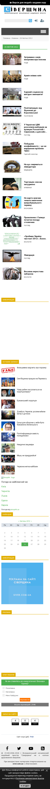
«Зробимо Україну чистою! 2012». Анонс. (35, 237)
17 (11, 540)
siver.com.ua (18, 764)
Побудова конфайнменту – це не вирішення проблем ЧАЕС (35, 147)
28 (38, 544)
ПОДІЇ (26, 63)
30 (5, 548)
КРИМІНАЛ (28, 188)
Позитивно (10, 688)
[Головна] (25, 13)
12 (25, 537)
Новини (15, 38)
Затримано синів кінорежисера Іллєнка (35, 58)
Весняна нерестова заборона (33, 272)
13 (32, 537)
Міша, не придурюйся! (26, 455)
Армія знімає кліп (32, 75)
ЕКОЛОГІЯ (27, 242)
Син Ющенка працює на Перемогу (32, 379)
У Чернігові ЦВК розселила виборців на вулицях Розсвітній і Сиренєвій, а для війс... (35, 128)
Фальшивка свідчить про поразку (31, 368)
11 (18, 537)
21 (38, 540)
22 (45, 540)
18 (18, 540)
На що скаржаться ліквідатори (33, 165)
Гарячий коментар (31, 154)
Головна (6, 38)
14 (38, 537)
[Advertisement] (25, 329)
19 (25, 540)
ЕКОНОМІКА (28, 208)
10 (11, 537)
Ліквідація (29, 255)
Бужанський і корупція (27, 401)
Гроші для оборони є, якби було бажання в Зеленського (30, 424)
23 (5, 544)
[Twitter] (19, 749)
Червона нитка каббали (27, 466)
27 (32, 544)
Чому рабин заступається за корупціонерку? (29, 391)
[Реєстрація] (42, 21)
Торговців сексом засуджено (33, 183)
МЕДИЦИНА (28, 170)
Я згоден (25, 786)
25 (18, 544)
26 (25, 544)
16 (5, 540)
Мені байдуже (12, 695)
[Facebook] (7, 749)
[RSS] (43, 749)
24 (11, 544)
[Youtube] (31, 749)
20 (32, 540)
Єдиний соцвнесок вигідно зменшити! (33, 93)
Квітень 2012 (25, 521)
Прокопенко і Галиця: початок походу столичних (34, 219)
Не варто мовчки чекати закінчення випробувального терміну (33, 201)
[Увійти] (36, 21)
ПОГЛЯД (27, 135)
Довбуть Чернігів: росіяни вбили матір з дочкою (31, 413)
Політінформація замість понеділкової (28, 434)
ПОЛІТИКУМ (28, 116)
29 (45, 544)
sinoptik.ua (15, 509)
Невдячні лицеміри (25, 444)
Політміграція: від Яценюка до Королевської (33, 110)
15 (45, 537)
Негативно (10, 692)
